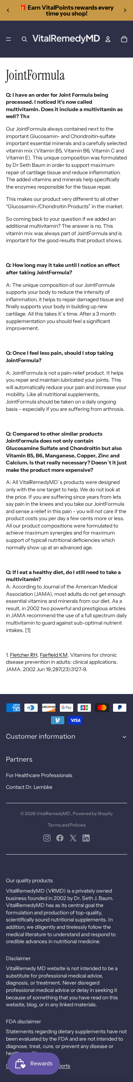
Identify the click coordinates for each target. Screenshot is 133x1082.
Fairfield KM (54, 655)
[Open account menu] (108, 39)
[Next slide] (125, 10)
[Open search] (24, 39)
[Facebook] (59, 838)
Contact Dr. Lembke (29, 787)
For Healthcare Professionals (39, 775)
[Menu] (8, 39)
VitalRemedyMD (53, 813)
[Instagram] (46, 838)
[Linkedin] (86, 838)
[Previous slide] (8, 10)
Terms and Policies (67, 825)
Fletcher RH (23, 655)
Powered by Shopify (93, 813)
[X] (73, 838)
